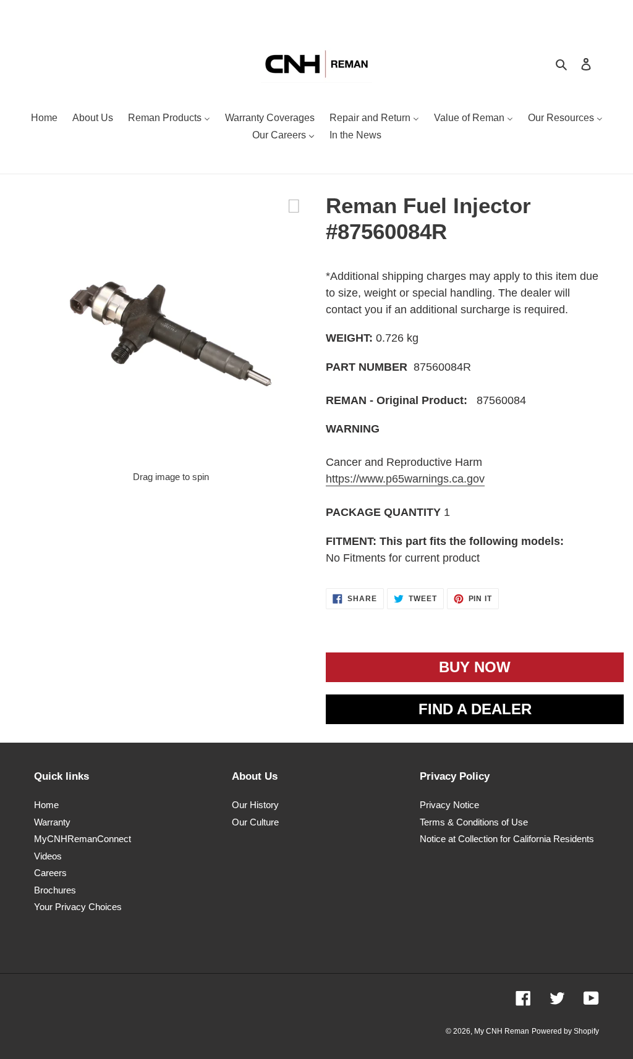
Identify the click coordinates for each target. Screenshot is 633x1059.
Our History (255, 805)
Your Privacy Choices (78, 906)
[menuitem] (44, 119)
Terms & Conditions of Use (474, 822)
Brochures (55, 890)
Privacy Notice (449, 805)
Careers (50, 872)
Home (46, 805)
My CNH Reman (501, 1031)
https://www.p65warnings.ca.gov (405, 479)
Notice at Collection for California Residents (507, 838)
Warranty (52, 822)
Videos (48, 856)
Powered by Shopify (565, 1031)
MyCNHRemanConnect (82, 838)
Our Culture (255, 822)
